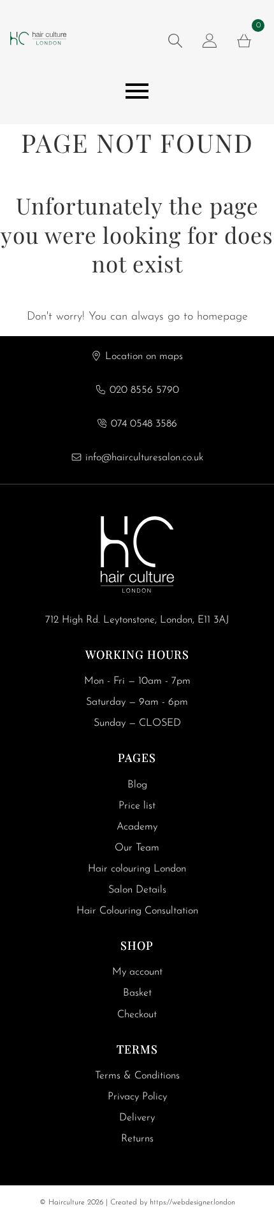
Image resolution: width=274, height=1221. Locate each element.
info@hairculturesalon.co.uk (144, 458)
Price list (137, 806)
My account (137, 972)
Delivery (137, 1118)
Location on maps (144, 356)
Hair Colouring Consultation (137, 911)
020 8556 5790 (144, 390)
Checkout (137, 1015)
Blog (137, 785)
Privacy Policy (137, 1097)
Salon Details (137, 890)
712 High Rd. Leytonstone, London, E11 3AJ (137, 620)
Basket (137, 993)
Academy (137, 827)
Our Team (137, 848)
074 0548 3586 (144, 424)
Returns (137, 1139)
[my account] (210, 40)
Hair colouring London (137, 869)
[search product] (175, 40)
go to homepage (208, 317)
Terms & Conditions (137, 1076)
